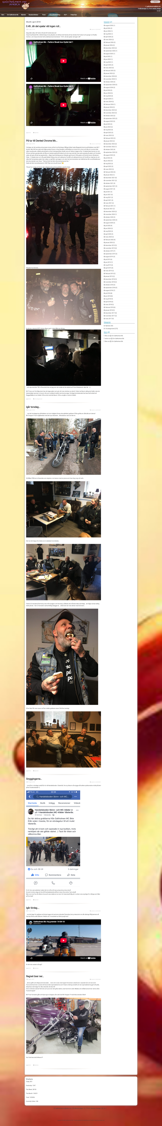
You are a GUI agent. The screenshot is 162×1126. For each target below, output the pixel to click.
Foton (44, 15)
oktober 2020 (109, 217)
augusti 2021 (109, 189)
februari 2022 (109, 172)
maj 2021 (108, 197)
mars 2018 (108, 304)
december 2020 (110, 211)
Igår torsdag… (33, 407)
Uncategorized (38, 399)
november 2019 (110, 248)
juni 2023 (108, 127)
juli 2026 (107, 28)
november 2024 (110, 79)
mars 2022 (108, 169)
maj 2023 (108, 130)
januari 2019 (109, 276)
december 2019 (110, 245)
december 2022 (110, 144)
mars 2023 (108, 135)
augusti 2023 (109, 121)
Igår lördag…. (32, 908)
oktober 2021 (109, 183)
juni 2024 (108, 93)
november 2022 (110, 146)
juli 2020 (107, 225)
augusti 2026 (109, 25)
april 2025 (108, 65)
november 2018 (110, 282)
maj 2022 (108, 163)
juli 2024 (107, 90)
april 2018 (108, 301)
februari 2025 (109, 70)
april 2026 (108, 36)
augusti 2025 (109, 53)
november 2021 (110, 180)
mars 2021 (108, 203)
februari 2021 (109, 206)
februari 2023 (109, 138)
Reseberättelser (33, 15)
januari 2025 (109, 73)
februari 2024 (109, 104)
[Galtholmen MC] (15, 9)
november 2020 (110, 214)
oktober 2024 (109, 82)
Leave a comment (96, 29)
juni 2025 (108, 59)
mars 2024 (108, 101)
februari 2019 (109, 273)
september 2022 (110, 152)
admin (29, 132)
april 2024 (108, 99)
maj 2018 (108, 299)
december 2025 (110, 48)
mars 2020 (108, 237)
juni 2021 (108, 194)
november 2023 (110, 113)
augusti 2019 (109, 256)
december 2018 (110, 279)
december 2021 (110, 177)
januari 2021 (109, 208)
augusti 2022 (109, 155)
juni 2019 (108, 262)
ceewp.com (102, 1120)
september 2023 (110, 118)
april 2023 (108, 132)
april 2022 (108, 166)
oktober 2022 (109, 149)
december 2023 (110, 110)
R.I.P (65, 15)
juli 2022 (107, 158)
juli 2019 (107, 259)
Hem (2, 15)
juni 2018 (108, 296)
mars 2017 (108, 318)
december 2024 (110, 76)
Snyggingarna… (34, 779)
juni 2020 (108, 228)
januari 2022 (109, 175)
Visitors (29, 1079)
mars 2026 (108, 39)
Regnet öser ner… (35, 976)
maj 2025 (108, 62)
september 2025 (110, 51)
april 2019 (108, 268)
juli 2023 (107, 124)
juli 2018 (107, 293)
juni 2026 (108, 31)
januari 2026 (109, 45)
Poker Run (74, 15)
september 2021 (110, 186)
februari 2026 (109, 42)
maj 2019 (108, 265)
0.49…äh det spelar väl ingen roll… (43, 26)
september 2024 (110, 84)
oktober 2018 (109, 285)
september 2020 (110, 220)
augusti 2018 (109, 290)
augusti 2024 (109, 87)
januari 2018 (109, 310)
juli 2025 (107, 56)
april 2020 (108, 234)
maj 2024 (108, 96)
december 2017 (110, 313)
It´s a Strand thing (55, 15)
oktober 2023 (109, 115)
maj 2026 (108, 34)
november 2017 (110, 316)
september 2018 (110, 287)
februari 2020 (109, 239)
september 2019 (110, 254)
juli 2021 (107, 192)
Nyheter (23, 15)
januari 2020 (109, 242)
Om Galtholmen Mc (12, 15)
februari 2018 (109, 307)
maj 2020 (108, 231)
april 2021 (108, 200)
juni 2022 (108, 161)
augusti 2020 (109, 223)
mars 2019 (108, 270)
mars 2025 (108, 67)
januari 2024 (109, 107)
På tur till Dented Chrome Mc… (41, 140)
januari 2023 (109, 141)
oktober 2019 (109, 251)
